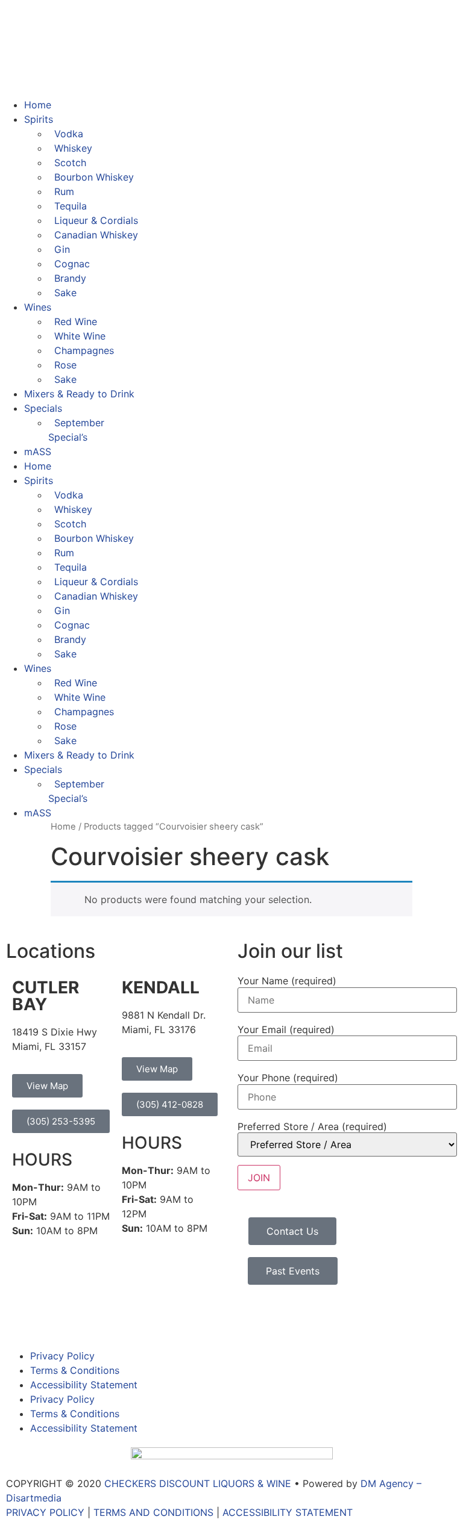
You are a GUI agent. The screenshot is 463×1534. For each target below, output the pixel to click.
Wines (37, 307)
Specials (43, 408)
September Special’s (76, 430)
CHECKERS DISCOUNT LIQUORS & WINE (197, 1483)
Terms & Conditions (74, 1370)
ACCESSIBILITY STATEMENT (287, 1512)
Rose (65, 365)
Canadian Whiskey (96, 235)
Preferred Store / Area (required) (312, 1126)
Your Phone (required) (288, 1077)
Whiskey (73, 148)
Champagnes (84, 350)
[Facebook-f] (21, 1318)
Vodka (68, 134)
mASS (37, 452)
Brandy (70, 278)
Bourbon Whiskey (94, 177)
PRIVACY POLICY (45, 1512)
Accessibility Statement (83, 1385)
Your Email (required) (286, 1029)
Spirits (38, 119)
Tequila (70, 206)
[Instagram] (54, 1318)
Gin (62, 249)
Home (37, 105)
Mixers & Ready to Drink (79, 394)
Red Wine (75, 321)
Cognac (72, 264)
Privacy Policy (62, 1356)
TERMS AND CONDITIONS (153, 1512)
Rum (64, 191)
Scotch (70, 163)
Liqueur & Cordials (96, 220)
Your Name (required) (287, 981)
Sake (65, 293)
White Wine (80, 336)
